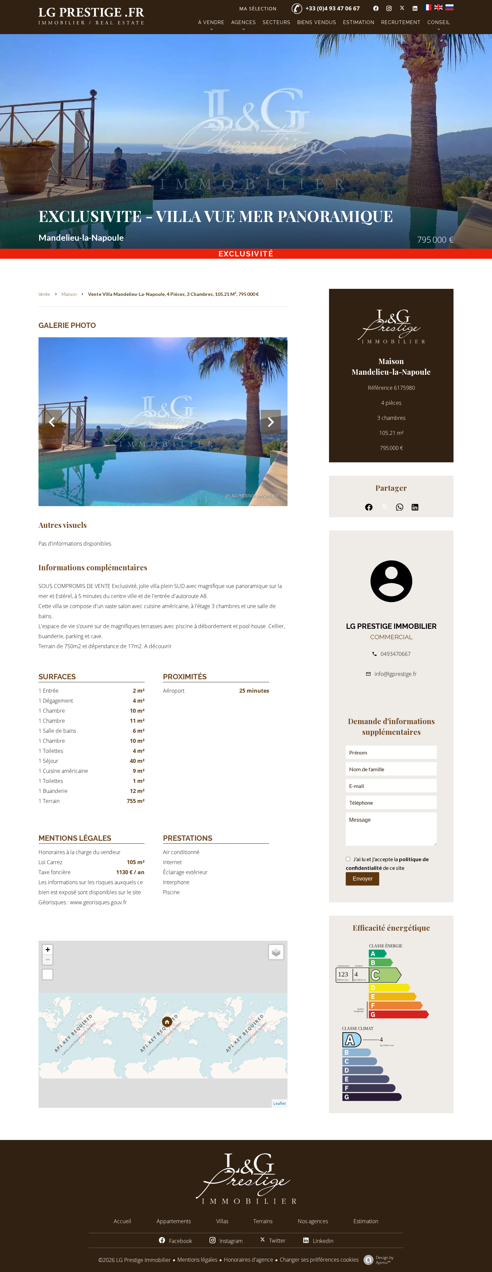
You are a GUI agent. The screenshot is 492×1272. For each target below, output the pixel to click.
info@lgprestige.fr (396, 674)
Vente (44, 294)
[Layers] (276, 952)
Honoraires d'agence (248, 1259)
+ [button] (48, 949)
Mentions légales (197, 1259)
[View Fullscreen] (48, 974)
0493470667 (396, 654)
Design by (385, 1260)
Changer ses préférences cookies (319, 1259)
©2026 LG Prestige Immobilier (134, 1260)
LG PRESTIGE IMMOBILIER (391, 626)
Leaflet (279, 1103)
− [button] (48, 959)
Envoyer (363, 879)
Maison (69, 294)
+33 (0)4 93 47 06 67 (333, 8)
